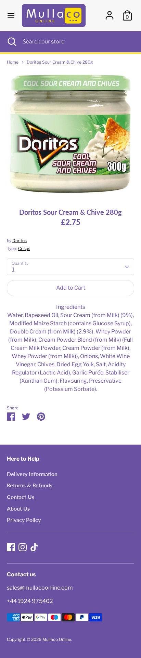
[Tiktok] (34, 547)
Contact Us (20, 497)
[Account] (109, 12)
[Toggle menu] (11, 16)
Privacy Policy (24, 519)
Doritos (19, 240)
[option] (70, 134)
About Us (18, 508)
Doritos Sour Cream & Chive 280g (60, 62)
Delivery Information (32, 474)
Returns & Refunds (29, 485)
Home (12, 62)
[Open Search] (11, 42)
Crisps (24, 248)
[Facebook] (11, 547)
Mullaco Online (56, 639)
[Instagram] (22, 547)
